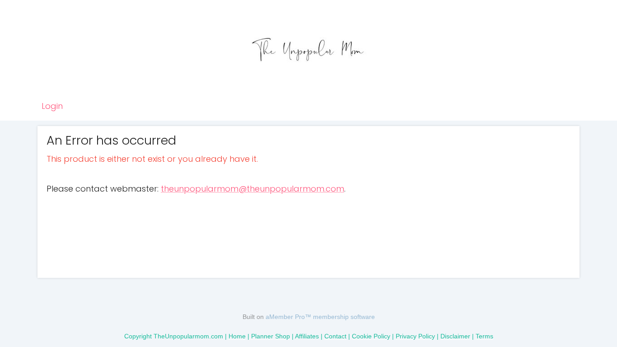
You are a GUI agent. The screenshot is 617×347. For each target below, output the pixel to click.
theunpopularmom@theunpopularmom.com (252, 188)
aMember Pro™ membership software (320, 316)
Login (52, 106)
